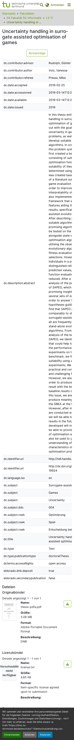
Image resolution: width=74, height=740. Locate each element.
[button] (20, 4)
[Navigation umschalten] (69, 4)
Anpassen (45, 734)
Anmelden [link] (57, 5)
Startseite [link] (8, 13)
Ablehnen (30, 734)
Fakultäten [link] (27, 13)
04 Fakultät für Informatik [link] (24, 18)
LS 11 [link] (49, 18)
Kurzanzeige (37, 53)
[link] (67, 603)
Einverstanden (12, 734)
